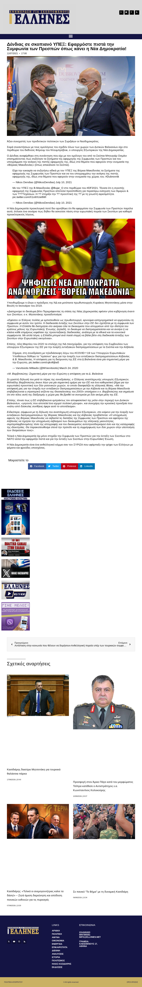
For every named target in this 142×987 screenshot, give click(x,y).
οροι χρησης (132, 982)
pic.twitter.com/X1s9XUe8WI (29, 197)
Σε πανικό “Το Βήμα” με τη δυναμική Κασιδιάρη (100, 891)
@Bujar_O (57, 187)
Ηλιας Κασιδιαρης (61, 964)
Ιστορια (56, 957)
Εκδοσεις (57, 967)
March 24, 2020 (68, 368)
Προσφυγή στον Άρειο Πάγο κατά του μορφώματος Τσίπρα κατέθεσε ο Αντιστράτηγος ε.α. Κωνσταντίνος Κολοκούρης (103, 786)
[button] (71, 36)
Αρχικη (56, 930)
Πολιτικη (57, 934)
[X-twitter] (121, 12)
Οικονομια (58, 940)
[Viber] (132, 12)
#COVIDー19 (82, 353)
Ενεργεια (57, 944)
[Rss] (137, 12)
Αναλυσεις (58, 954)
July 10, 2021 (64, 182)
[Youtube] (127, 12)
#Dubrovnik (112, 176)
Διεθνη (56, 950)
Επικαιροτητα (59, 947)
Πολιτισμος (58, 960)
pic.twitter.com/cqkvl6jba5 (44, 362)
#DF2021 (92, 187)
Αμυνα (56, 937)
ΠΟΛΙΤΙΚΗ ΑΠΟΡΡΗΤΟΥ (13, 982)
